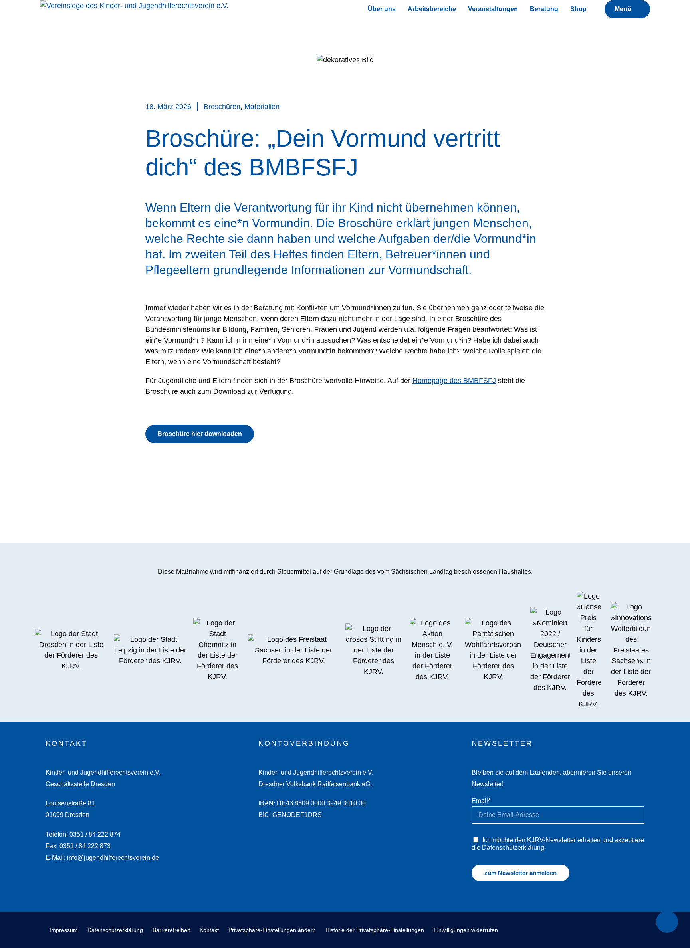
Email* (481, 800)
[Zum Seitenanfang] (667, 922)
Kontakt (209, 930)
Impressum (64, 930)
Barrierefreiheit (171, 930)
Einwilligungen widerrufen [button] (466, 930)
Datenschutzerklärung (115, 930)
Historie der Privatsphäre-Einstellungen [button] (374, 930)
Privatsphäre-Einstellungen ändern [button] (272, 930)
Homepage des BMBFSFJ (454, 381)
